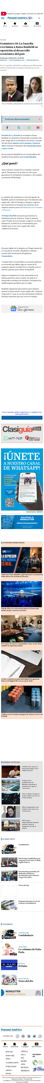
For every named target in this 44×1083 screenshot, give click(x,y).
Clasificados (11, 1062)
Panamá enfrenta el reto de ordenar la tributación (29, 902)
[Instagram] (40, 1036)
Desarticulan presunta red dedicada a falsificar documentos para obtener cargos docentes (28, 874)
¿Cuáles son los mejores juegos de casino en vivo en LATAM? (22, 715)
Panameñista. (7, 256)
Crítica (24, 1051)
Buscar (9, 1052)
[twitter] (29, 1036)
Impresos (24, 1070)
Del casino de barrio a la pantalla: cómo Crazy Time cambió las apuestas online (21, 645)
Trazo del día (23, 885)
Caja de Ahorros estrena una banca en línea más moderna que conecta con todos (20, 609)
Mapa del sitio (10, 1057)
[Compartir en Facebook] (7, 127)
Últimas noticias (11, 762)
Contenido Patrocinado (13, 543)
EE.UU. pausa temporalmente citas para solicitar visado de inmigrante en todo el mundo (30, 824)
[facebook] (23, 1036)
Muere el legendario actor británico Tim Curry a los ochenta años (30, 809)
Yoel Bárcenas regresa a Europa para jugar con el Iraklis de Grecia (30, 768)
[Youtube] (34, 1036)
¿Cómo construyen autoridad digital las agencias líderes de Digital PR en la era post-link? (20, 680)
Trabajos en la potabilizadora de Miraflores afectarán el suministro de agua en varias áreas (29, 784)
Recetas (24, 1067)
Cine (23, 1064)
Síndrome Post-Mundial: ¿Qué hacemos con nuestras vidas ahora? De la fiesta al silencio (22, 575)
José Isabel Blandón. (28, 157)
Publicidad (11, 1066)
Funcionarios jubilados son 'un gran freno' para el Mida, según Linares (29, 860)
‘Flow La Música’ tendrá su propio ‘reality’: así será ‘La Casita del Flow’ (31, 796)
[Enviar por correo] (38, 127)
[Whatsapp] (17, 1036)
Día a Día (23, 1056)
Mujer (23, 1061)
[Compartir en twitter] (18, 127)
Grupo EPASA (9, 1072)
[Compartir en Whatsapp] (29, 127)
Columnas (7, 924)
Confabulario (23, 844)
